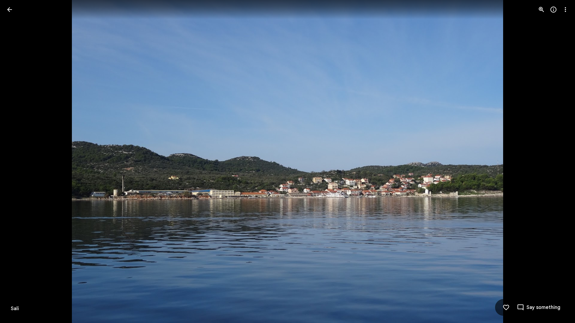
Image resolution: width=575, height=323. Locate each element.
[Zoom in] (541, 10)
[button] (16, 161)
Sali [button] (15, 309)
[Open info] (553, 10)
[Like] (506, 307)
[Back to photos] (9, 9)
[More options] (565, 10)
